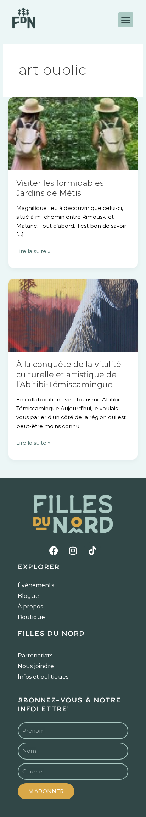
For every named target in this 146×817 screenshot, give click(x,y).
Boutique (31, 617)
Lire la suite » (33, 251)
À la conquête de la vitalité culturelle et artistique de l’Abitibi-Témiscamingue (68, 374)
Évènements (36, 585)
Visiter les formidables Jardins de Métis (60, 188)
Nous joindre (36, 666)
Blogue (28, 596)
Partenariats (35, 655)
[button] (125, 19)
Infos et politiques (43, 676)
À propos (30, 606)
